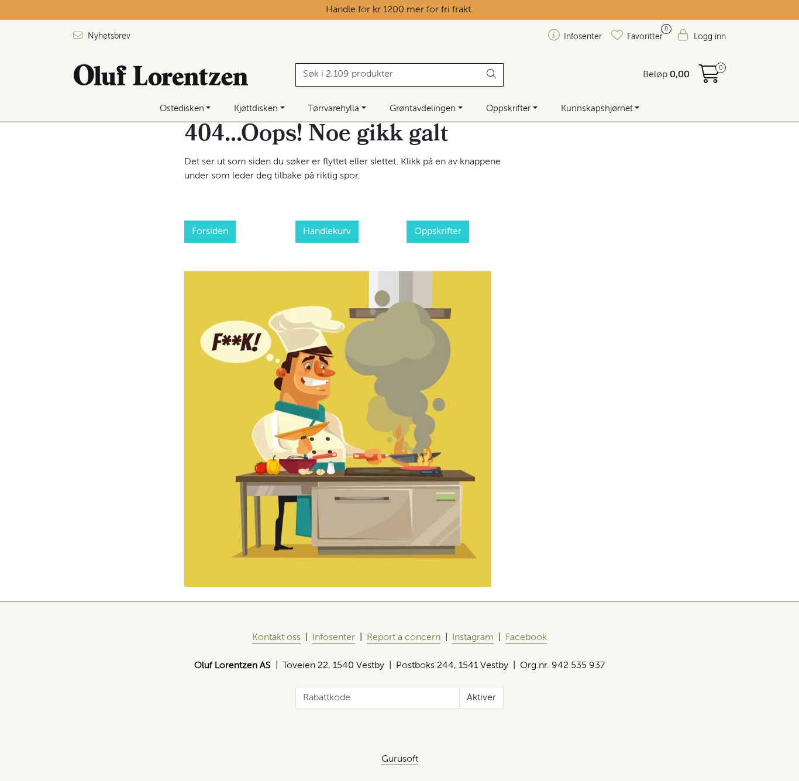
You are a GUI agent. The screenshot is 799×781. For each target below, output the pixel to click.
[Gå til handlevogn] (709, 78)
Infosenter (333, 637)
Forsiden (210, 231)
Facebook (526, 637)
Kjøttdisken (256, 108)
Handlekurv (327, 231)
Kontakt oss (276, 637)
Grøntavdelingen (423, 108)
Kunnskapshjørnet (597, 108)
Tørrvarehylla (333, 108)
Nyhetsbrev (107, 36)
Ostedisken (182, 108)
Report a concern (403, 637)
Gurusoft (399, 759)
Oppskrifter (508, 108)
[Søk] (492, 75)
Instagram (473, 637)
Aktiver (481, 698)
